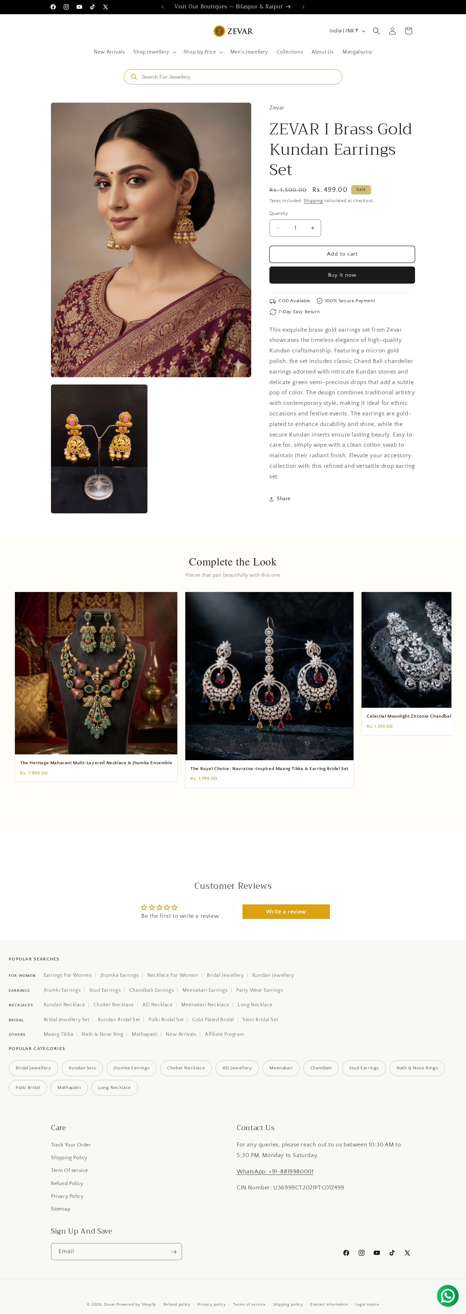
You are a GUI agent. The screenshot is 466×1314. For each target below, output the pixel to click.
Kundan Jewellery (273, 975)
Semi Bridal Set (260, 1020)
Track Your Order (71, 1145)
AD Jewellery (237, 1067)
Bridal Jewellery (225, 975)
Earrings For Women (68, 975)
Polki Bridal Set (166, 1020)
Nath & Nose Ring (102, 1034)
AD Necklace (157, 1005)
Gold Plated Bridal (213, 1020)
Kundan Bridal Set (119, 1020)
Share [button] (284, 499)
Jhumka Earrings (119, 975)
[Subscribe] (174, 1251)
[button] (154, 52)
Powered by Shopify (136, 1304)
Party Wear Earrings (259, 990)
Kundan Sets (82, 1067)
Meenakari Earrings (205, 990)
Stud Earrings (105, 990)
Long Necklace (255, 1005)
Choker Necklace (114, 1005)
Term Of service (69, 1171)
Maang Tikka (59, 1034)
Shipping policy (288, 1304)
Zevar (109, 1304)
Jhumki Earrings (62, 990)
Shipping (313, 200)
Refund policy (177, 1304)
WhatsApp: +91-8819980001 (275, 1171)
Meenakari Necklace (205, 1005)
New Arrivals (181, 1034)
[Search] (134, 77)
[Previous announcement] (163, 7)
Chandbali (321, 1067)
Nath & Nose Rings (417, 1067)
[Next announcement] (303, 7)
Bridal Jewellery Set (67, 1020)
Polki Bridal (28, 1087)
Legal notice (367, 1304)
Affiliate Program (224, 1034)
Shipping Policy (69, 1158)
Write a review (286, 912)
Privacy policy (212, 1304)
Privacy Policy (67, 1196)
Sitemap (60, 1209)
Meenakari (280, 1067)
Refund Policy (67, 1184)
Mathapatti (144, 1034)
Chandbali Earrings (151, 990)
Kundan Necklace (64, 1005)
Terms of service (249, 1304)
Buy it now (342, 275)
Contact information (329, 1304)
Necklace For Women (172, 975)
